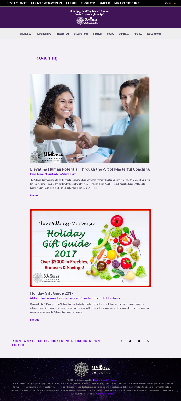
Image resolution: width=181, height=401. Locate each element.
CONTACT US (105, 3)
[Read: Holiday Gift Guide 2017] (90, 248)
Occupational (51, 174)
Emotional (42, 298)
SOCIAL (110, 33)
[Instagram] (148, 341)
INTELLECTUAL (62, 33)
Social (90, 298)
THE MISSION (71, 3)
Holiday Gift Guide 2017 (52, 293)
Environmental (52, 298)
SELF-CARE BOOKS (88, 3)
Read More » (35, 195)
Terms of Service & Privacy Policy (105, 379)
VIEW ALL (137, 33)
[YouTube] (139, 341)
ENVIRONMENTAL (43, 33)
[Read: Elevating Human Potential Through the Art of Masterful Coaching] (89, 118)
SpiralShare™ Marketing (105, 393)
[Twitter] (130, 341)
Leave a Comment (37, 174)
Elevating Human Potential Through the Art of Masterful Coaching (90, 169)
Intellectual (63, 298)
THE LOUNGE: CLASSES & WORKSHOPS (46, 3)
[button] (175, 3)
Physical (83, 298)
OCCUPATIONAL (81, 33)
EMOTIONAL (25, 33)
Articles (33, 298)
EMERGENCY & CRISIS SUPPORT (127, 3)
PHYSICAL (97, 33)
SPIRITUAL (124, 33)
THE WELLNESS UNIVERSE (17, 3)
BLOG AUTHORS (154, 33)
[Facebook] (121, 341)
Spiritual (97, 298)
